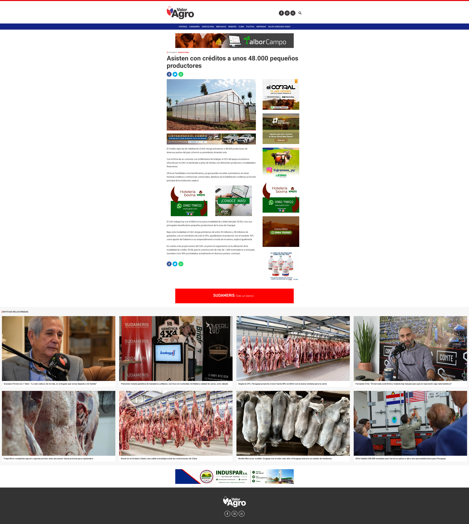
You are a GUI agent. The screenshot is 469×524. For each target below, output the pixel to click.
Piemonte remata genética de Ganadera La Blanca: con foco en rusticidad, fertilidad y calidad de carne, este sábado (174, 384)
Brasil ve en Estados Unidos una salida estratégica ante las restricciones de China (159, 458)
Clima (241, 27)
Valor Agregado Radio (279, 27)
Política (250, 27)
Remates (232, 27)
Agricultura (208, 27)
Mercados (221, 27)
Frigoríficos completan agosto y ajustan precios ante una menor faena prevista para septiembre (48, 458)
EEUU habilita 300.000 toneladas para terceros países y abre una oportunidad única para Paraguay (401, 458)
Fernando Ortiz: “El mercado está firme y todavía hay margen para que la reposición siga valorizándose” (404, 384)
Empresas (261, 27)
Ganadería (194, 27)
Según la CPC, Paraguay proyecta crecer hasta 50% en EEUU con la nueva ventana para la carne (282, 384)
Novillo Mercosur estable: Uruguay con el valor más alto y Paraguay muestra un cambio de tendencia (285, 458)
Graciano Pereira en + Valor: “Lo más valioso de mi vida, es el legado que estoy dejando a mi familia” (50, 384)
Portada (183, 27)
